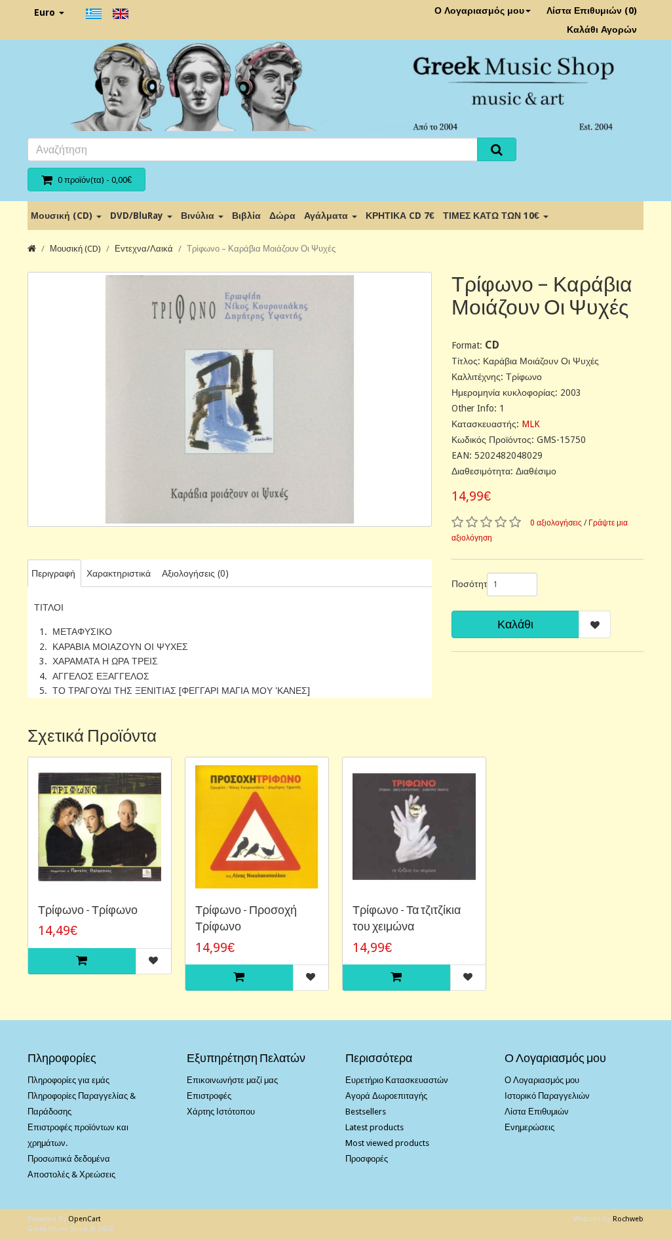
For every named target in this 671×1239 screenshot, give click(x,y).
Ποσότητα (464, 584)
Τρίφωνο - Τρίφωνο (88, 909)
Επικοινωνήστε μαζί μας (232, 1080)
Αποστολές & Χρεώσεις (71, 1174)
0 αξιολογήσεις (556, 522)
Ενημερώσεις (529, 1127)
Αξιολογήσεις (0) (195, 573)
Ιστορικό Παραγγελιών (547, 1096)
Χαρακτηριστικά (118, 573)
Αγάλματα (327, 215)
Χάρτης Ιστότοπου (221, 1111)
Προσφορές (366, 1159)
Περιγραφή (53, 573)
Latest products (374, 1127)
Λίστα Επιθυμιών (537, 1111)
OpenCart (84, 1219)
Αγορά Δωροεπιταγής (386, 1096)
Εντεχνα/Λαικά (144, 249)
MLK (531, 424)
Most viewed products (387, 1143)
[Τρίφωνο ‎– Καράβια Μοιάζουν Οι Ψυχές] (230, 399)
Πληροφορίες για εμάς (68, 1080)
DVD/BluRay (138, 215)
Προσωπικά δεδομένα (69, 1159)
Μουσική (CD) (63, 215)
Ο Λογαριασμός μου (479, 10)
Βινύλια (199, 215)
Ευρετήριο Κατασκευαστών (396, 1080)
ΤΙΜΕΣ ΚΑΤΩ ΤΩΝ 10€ (492, 215)
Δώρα (282, 215)
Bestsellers (365, 1111)
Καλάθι (515, 624)
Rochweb (628, 1219)
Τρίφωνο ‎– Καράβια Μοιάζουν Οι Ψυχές (261, 249)
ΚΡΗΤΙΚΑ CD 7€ (400, 215)
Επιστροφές (209, 1096)
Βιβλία (246, 215)
